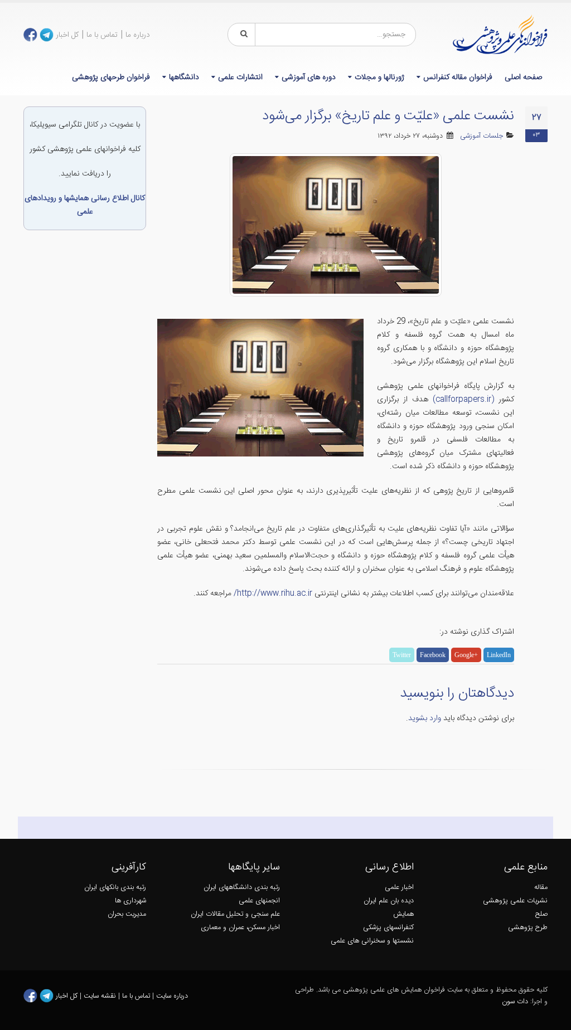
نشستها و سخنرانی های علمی (372, 941)
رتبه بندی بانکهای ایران (115, 887)
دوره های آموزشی (309, 77)
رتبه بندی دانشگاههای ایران (242, 887)
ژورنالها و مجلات (379, 77)
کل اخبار (67, 35)
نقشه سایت (101, 996)
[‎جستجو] (242, 34)
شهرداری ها (130, 901)
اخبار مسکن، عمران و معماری (240, 928)
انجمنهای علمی (259, 901)
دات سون (515, 1002)
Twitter (402, 655)
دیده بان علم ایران (389, 901)
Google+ (466, 655)
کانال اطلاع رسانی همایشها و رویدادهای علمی (85, 205)
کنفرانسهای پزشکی (388, 928)
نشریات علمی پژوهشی (515, 901)
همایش (403, 914)
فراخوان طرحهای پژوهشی (111, 77)
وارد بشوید (424, 718)
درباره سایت (172, 996)
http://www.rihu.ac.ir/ (273, 593)
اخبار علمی (399, 887)
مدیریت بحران (127, 914)
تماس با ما (102, 35)
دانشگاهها (184, 77)
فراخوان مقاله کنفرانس (457, 77)
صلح (541, 914)
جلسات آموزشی (481, 136)
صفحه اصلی (523, 77)
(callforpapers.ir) (463, 399)
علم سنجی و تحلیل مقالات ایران (235, 914)
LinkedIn (499, 655)
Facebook (433, 655)
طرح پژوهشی (528, 928)
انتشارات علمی (240, 77)
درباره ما (137, 35)
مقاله (541, 887)
